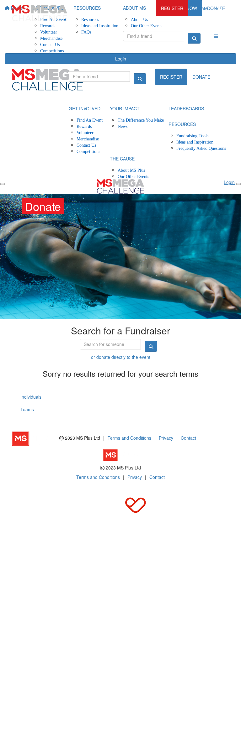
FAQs (86, 31)
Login (120, 58)
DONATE (201, 77)
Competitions (52, 50)
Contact (188, 438)
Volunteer (48, 31)
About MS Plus (131, 170)
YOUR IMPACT (125, 108)
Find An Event (90, 120)
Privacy (166, 438)
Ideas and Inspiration (194, 141)
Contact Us (50, 44)
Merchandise (51, 38)
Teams (27, 409)
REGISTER (172, 8)
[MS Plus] (35, 438)
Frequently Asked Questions (201, 148)
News (122, 126)
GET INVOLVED (84, 108)
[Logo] (40, 13)
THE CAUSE (122, 158)
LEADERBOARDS (186, 108)
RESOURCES (182, 124)
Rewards (84, 126)
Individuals (30, 397)
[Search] (194, 38)
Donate (200, 8)
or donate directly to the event (120, 357)
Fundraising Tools (192, 135)
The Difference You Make (141, 120)
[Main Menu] (2, 184)
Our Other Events (133, 176)
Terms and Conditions (129, 438)
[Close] (238, 184)
